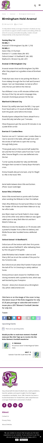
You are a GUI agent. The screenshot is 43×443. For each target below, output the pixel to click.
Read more (23, 440)
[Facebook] (4, 405)
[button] (35, 5)
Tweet (5, 313)
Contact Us (5, 416)
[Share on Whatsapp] (33, 318)
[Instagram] (20, 405)
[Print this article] (28, 318)
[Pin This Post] (18, 318)
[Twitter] (10, 405)
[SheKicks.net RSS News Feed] (15, 405)
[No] (40, 437)
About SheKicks (7, 424)
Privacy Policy (6, 420)
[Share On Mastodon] (38, 318)
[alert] (21, 329)
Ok (17, 440)
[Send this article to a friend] (23, 318)
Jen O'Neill (19, 24)
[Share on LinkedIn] (14, 318)
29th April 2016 (8, 24)
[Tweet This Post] (9, 318)
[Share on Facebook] (4, 318)
